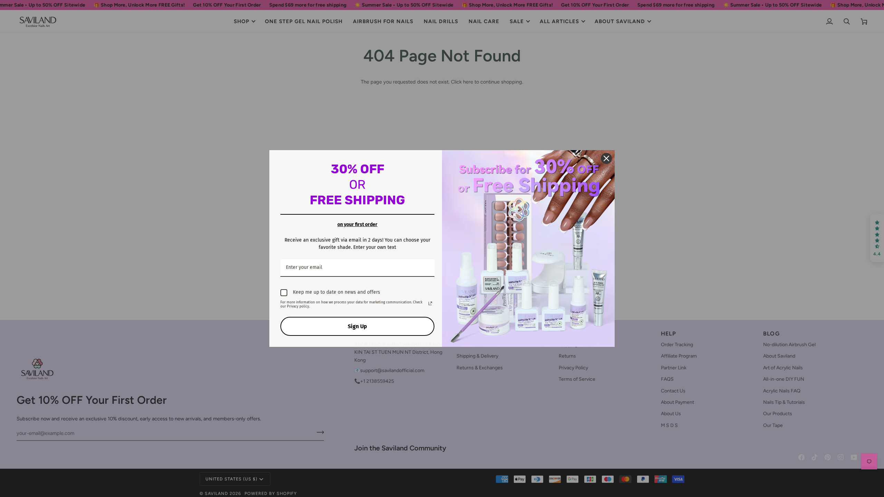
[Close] (606, 158)
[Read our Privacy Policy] (430, 303)
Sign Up (357, 326)
